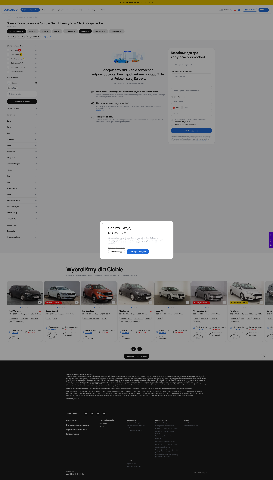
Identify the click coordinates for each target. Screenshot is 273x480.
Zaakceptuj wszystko (137, 252)
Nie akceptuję (116, 252)
